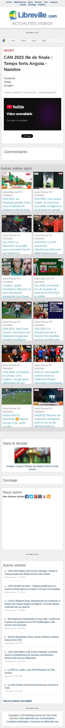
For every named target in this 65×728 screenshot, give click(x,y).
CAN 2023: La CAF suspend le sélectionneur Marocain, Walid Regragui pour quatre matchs (48, 249)
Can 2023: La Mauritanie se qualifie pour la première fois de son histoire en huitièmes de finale (16, 249)
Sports (30, 2)
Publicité (41, 5)
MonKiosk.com (20, 2)
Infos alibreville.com (29, 718)
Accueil (9, 2)
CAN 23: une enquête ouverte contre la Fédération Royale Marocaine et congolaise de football (48, 379)
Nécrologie (32, 5)
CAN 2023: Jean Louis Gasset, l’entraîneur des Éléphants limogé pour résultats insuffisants (16, 334)
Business (38, 2)
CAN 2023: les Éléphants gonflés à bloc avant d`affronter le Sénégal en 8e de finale (17, 204)
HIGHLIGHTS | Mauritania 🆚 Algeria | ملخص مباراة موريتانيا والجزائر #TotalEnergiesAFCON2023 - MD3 (17, 424)
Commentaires (47, 718)
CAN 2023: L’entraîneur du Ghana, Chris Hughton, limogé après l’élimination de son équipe (16, 379)
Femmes (23, 5)
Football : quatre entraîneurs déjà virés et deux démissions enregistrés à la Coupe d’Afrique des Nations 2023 (17, 294)
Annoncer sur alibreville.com (44, 721)
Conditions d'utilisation (18, 721)
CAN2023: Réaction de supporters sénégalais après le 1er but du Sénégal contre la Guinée (47, 422)
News (46, 2)
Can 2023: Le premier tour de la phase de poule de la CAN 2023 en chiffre (46, 291)
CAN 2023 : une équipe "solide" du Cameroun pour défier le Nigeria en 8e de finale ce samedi (48, 204)
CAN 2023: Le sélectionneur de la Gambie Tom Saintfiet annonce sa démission (47, 334)
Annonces (54, 2)
